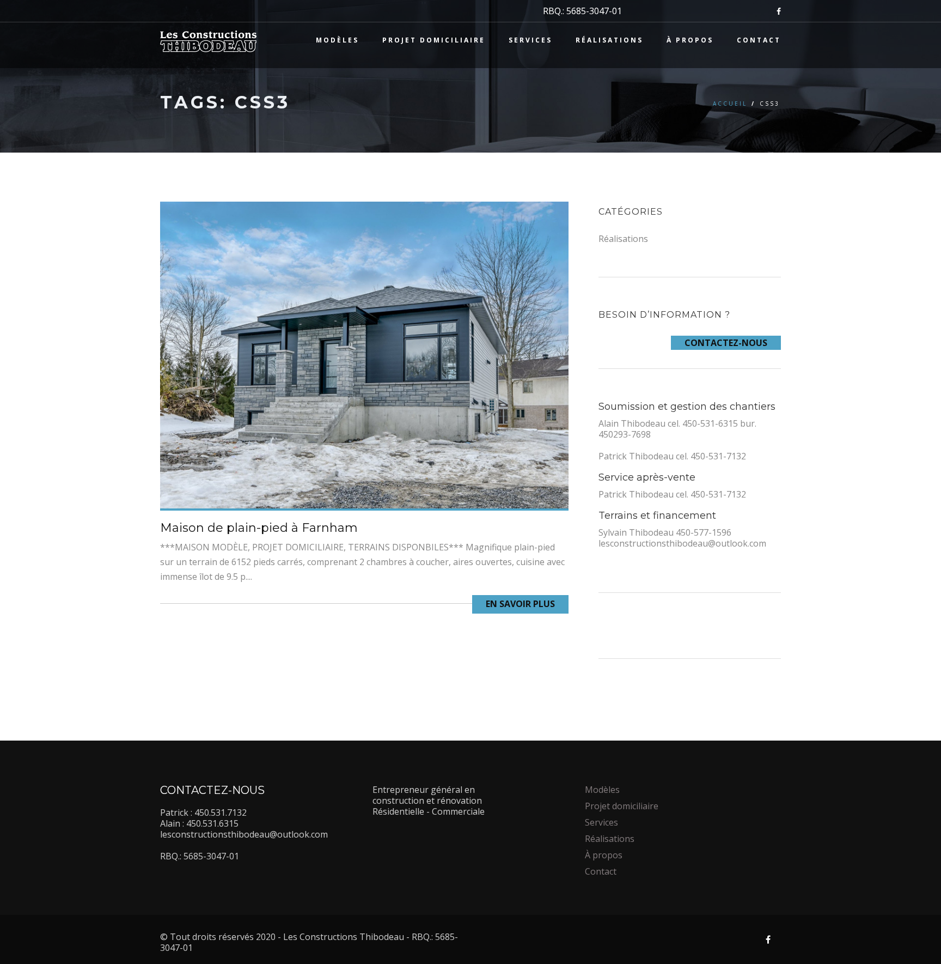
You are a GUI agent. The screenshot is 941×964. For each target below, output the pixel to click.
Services (530, 40)
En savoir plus (520, 604)
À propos (690, 40)
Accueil (730, 103)
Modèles (337, 40)
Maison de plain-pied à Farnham (259, 527)
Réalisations (609, 40)
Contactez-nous (726, 343)
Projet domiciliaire (433, 40)
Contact (759, 40)
